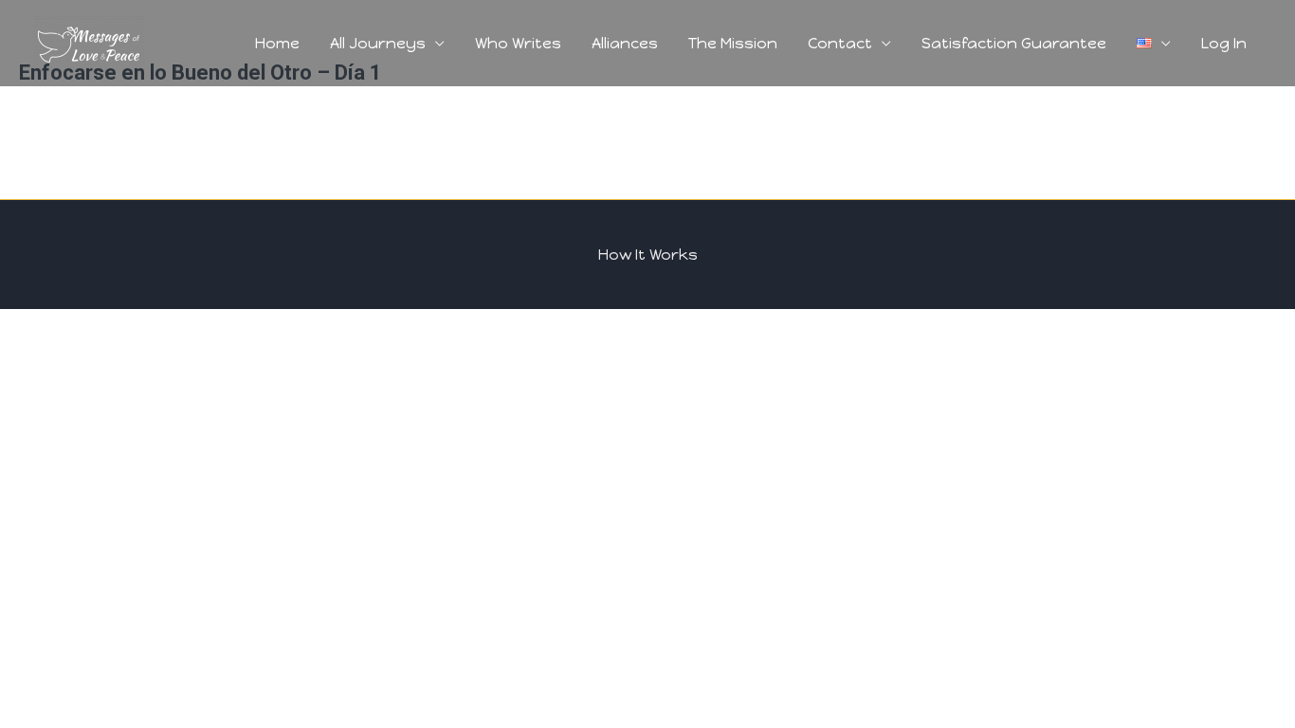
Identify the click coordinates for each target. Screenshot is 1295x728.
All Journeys (378, 43)
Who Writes (518, 43)
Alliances (625, 43)
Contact (840, 43)
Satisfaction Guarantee (1013, 43)
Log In (1224, 43)
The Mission (732, 43)
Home (277, 43)
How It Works (648, 255)
